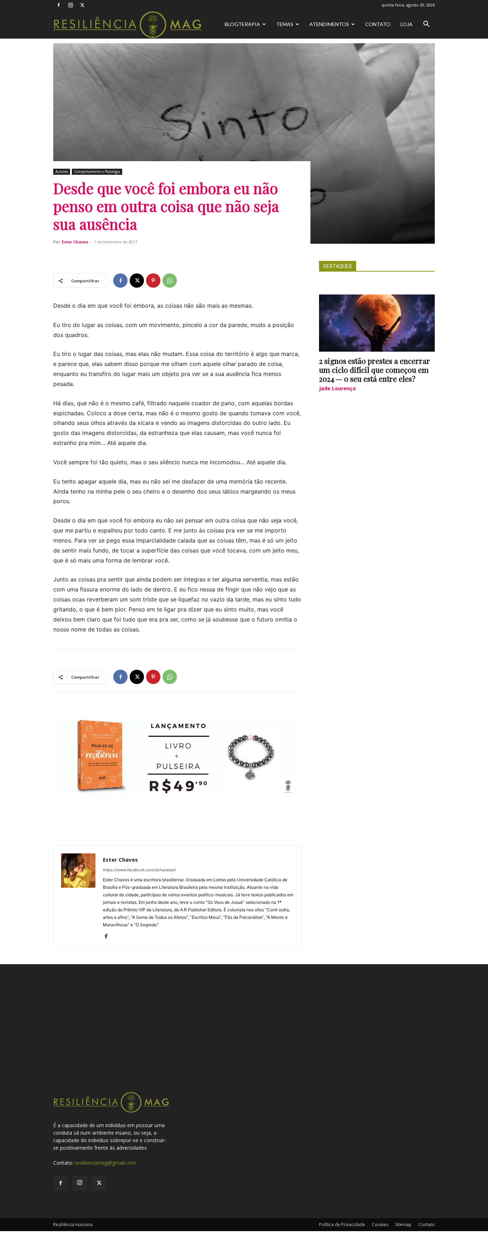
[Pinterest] (153, 280)
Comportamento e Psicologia (97, 171)
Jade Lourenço (337, 388)
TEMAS (284, 24)
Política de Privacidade (342, 1224)
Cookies (380, 1224)
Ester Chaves (75, 241)
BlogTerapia (242, 24)
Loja (406, 24)
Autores (61, 171)
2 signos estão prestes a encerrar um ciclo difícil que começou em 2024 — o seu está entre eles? (374, 369)
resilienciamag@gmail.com (105, 1162)
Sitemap (403, 1224)
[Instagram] (70, 5)
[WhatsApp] (170, 280)
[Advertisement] (244, 1037)
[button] (426, 24)
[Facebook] (58, 5)
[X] (82, 5)
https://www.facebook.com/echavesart (139, 869)
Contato (377, 24)
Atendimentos (329, 24)
